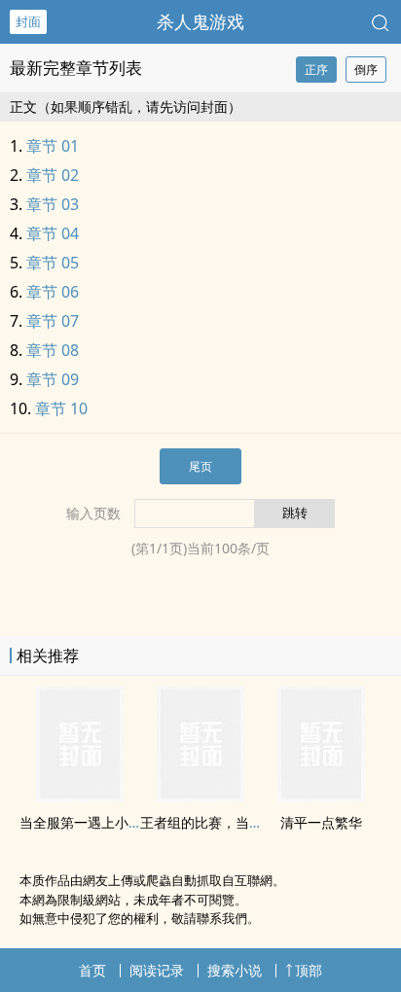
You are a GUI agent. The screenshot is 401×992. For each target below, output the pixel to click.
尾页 (200, 466)
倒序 (366, 69)
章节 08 (52, 350)
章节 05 (52, 262)
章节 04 (52, 233)
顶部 (308, 970)
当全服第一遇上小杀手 (87, 822)
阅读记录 (156, 970)
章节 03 (52, 204)
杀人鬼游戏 (200, 21)
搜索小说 (234, 970)
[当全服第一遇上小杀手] (80, 796)
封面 (28, 21)
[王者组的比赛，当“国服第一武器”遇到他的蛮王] (200, 796)
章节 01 (52, 146)
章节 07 (52, 321)
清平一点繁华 (321, 822)
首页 (92, 970)
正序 (316, 69)
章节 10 (61, 408)
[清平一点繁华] (321, 796)
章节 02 (52, 175)
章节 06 (52, 291)
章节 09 (52, 379)
